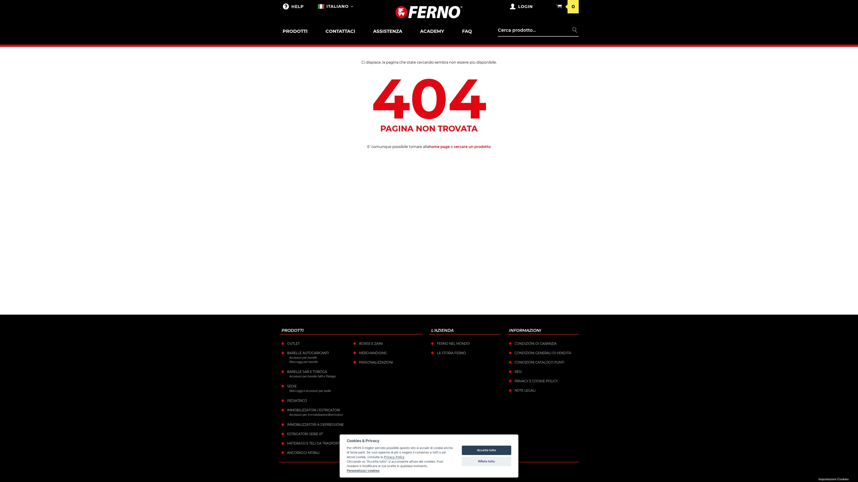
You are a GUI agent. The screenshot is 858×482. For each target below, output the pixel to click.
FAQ (467, 31)
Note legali (525, 391)
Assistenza (387, 31)
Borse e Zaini (371, 344)
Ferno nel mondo (453, 344)
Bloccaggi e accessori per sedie (310, 391)
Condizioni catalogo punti (539, 362)
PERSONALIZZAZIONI (376, 362)
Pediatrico (297, 401)
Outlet (293, 344)
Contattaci (340, 31)
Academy (432, 31)
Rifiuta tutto (486, 461)
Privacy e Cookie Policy (536, 381)
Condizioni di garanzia (536, 344)
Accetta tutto (486, 450)
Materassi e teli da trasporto (314, 443)
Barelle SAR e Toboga (307, 372)
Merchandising (373, 353)
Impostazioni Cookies (833, 479)
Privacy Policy (394, 457)
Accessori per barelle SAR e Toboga (312, 376)
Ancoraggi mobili (303, 453)
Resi (518, 372)
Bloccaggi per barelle (303, 362)
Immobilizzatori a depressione (315, 425)
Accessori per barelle (303, 357)
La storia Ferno (451, 353)
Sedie (292, 386)
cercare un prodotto (472, 147)
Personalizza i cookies (363, 470)
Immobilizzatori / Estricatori (313, 410)
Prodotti (295, 31)
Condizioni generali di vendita (543, 353)
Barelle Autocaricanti (308, 353)
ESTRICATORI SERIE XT (305, 434)
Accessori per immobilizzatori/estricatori (316, 414)
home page (439, 147)
